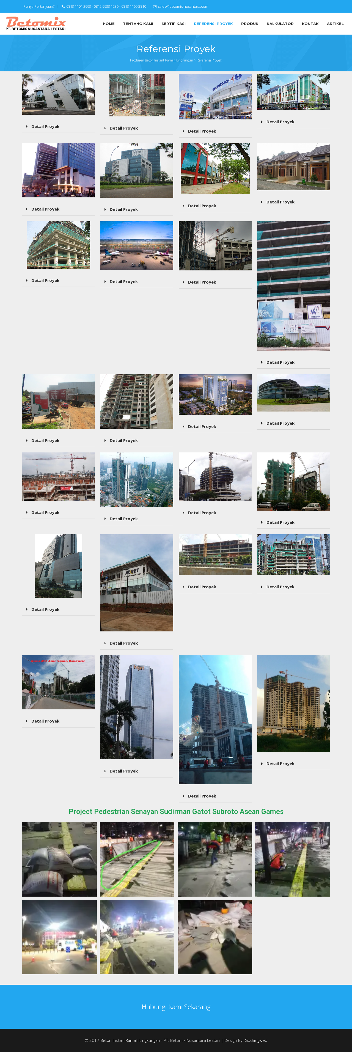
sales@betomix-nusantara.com (183, 6)
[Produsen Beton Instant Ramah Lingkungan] (36, 23)
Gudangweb (256, 1040)
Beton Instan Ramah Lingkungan (130, 1040)
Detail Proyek (44, 126)
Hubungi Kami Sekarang (176, 1006)
